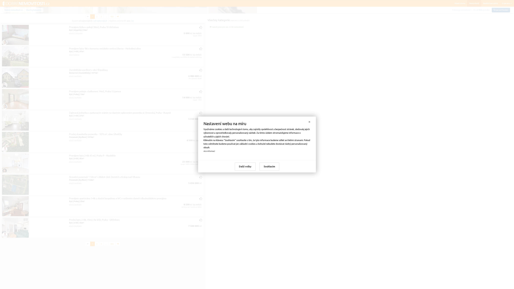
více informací (209, 151)
